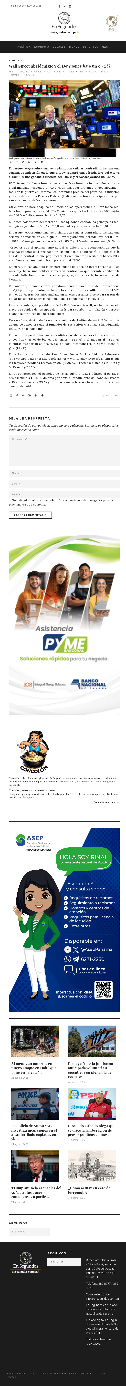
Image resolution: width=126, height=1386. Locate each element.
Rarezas (104, 1373)
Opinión (84, 1373)
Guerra (57, 71)
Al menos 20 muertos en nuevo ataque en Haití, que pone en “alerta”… (34, 1068)
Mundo (74, 47)
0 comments (113, 395)
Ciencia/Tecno (69, 1373)
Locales (59, 47)
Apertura (37, 71)
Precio (104, 71)
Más (105, 47)
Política (24, 47)
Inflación (69, 71)
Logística (11, 1377)
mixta (81, 71)
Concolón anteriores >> (107, 802)
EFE (11, 71)
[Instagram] (70, 6)
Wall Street (28, 75)
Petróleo (92, 71)
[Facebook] (59, 6)
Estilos (93, 1373)
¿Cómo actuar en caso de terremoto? (89, 1190)
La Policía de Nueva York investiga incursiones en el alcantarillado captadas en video (34, 1132)
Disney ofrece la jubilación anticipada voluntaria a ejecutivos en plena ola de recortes (90, 1070)
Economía (41, 47)
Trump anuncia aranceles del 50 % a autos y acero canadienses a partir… (36, 1192)
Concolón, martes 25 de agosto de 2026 (32, 790)
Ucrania (15, 75)
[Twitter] (64, 6)
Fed (48, 71)
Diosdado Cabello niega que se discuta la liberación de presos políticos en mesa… (92, 1130)
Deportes (90, 47)
